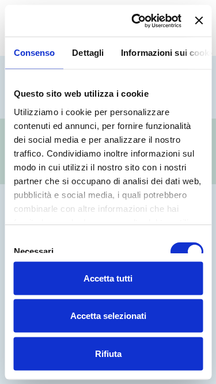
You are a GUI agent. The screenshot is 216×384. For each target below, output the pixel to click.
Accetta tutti (108, 278)
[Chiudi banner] (199, 21)
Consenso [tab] (34, 53)
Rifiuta (108, 353)
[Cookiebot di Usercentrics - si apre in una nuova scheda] (135, 20)
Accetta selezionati (108, 316)
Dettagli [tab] (88, 53)
